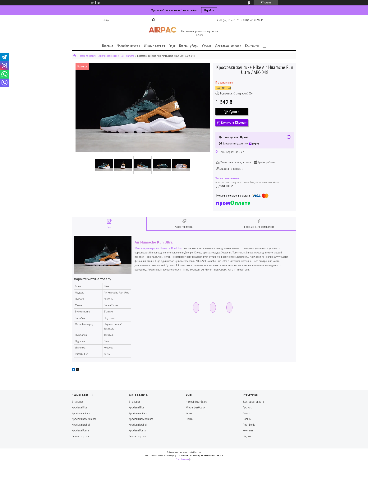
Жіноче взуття (154, 45)
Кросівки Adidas (81, 413)
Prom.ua (197, 452)
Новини (247, 419)
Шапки (189, 419)
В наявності (78, 401)
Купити (234, 111)
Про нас (247, 407)
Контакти (252, 45)
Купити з (227, 122)
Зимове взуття (80, 436)
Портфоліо (249, 424)
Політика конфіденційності (211, 455)
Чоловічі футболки (196, 401)
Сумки (206, 45)
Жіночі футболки (195, 407)
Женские (140, 248)
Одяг (172, 45)
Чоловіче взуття (128, 45)
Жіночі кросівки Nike (109, 55)
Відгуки (247, 436)
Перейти (209, 10)
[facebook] (73, 370)
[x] (77, 370)
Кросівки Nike (79, 407)
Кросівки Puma (80, 430)
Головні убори (188, 45)
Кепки (189, 413)
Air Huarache (128, 55)
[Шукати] (153, 20)
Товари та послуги (87, 55)
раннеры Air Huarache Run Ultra (163, 248)
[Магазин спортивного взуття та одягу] (162, 33)
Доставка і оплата (228, 45)
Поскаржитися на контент (188, 455)
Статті (246, 413)
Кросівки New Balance (84, 419)
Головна (107, 45)
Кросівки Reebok (81, 424)
